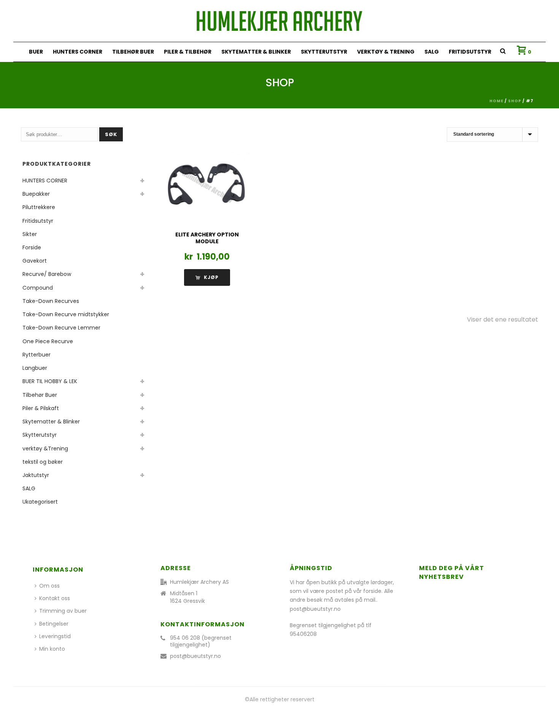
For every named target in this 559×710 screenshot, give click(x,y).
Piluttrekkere (38, 207)
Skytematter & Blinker (256, 51)
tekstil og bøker (42, 462)
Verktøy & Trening (385, 51)
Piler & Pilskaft (40, 408)
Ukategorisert (40, 502)
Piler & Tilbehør (187, 51)
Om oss (49, 586)
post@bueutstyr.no (195, 656)
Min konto (52, 649)
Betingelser (53, 624)
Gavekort (34, 261)
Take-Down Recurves (50, 301)
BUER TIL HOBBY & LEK (49, 381)
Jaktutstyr (35, 475)
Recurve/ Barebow (46, 274)
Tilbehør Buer (133, 51)
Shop (514, 101)
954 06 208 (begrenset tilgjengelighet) (201, 641)
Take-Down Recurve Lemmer (61, 327)
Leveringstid (55, 636)
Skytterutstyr (324, 51)
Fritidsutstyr (470, 51)
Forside (31, 247)
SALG (431, 51)
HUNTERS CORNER (77, 51)
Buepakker (36, 194)
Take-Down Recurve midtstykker (65, 314)
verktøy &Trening (45, 448)
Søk (111, 134)
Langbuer (34, 368)
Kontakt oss (54, 598)
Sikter (29, 234)
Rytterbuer (36, 354)
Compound (37, 288)
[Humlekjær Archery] (279, 21)
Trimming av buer (63, 611)
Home (496, 101)
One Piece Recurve (47, 341)
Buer (36, 51)
